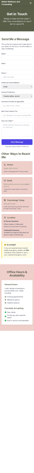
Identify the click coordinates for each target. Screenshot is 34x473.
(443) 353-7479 (10, 168)
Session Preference (8, 92)
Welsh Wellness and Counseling (11, 3)
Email (4, 63)
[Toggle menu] (30, 3)
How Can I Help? (8, 121)
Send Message (17, 142)
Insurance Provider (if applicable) (13, 101)
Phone (4, 73)
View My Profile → (10, 204)
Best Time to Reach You (9, 111)
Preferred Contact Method (10, 82)
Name (4, 54)
